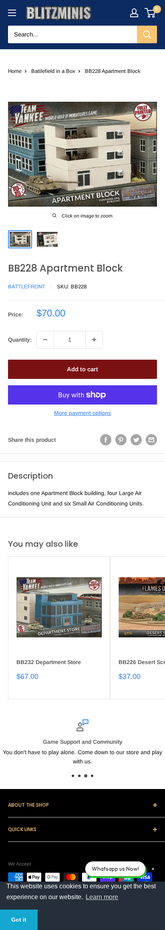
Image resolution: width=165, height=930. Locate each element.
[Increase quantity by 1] (94, 339)
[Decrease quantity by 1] (45, 339)
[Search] (147, 34)
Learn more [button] (102, 897)
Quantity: (20, 339)
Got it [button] (18, 919)
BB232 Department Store (48, 662)
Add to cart (82, 369)
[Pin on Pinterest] (121, 439)
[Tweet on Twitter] (136, 439)
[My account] (134, 12)
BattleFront (26, 287)
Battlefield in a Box (53, 71)
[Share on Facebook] (105, 439)
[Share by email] (151, 439)
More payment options (82, 413)
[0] (150, 13)
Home (15, 71)
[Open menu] (12, 13)
